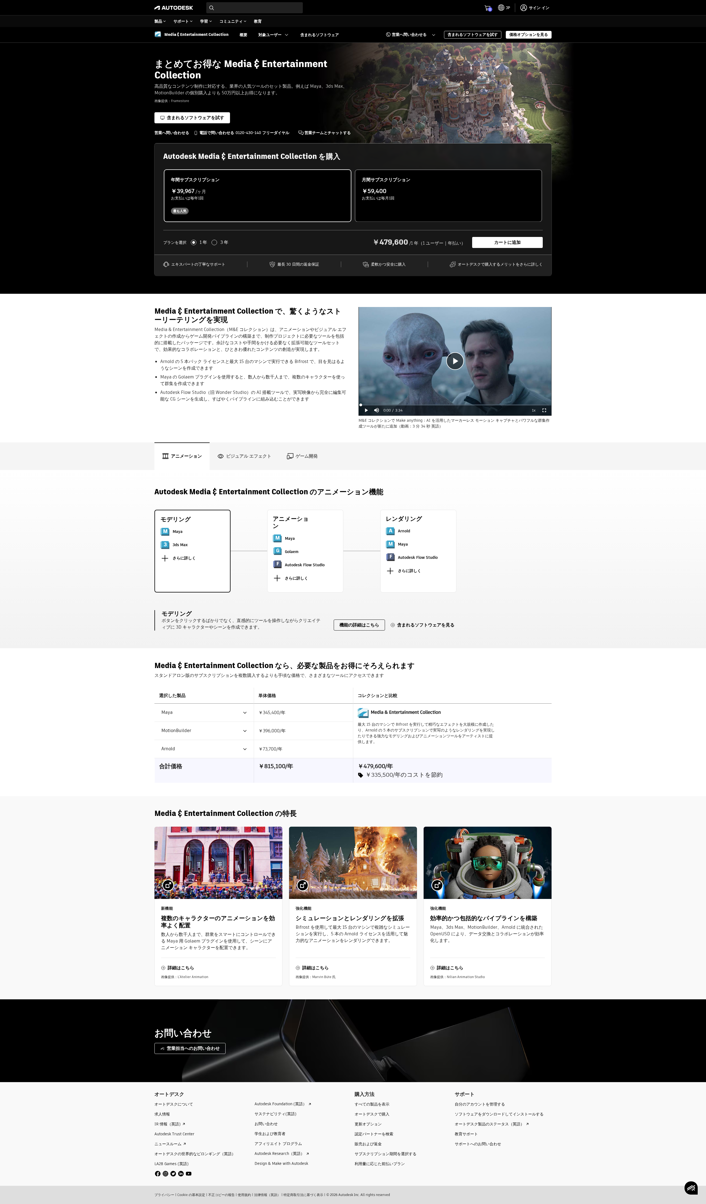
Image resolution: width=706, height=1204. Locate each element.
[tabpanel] (353, 734)
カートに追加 (507, 242)
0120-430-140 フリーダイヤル (262, 132)
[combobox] (254, 7)
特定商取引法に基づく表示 (303, 1194)
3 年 (224, 242)
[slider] (455, 404)
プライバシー (164, 1194)
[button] (407, 35)
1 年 (203, 242)
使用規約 (244, 1194)
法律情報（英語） (267, 1194)
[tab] (182, 456)
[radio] (257, 195)
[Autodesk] (173, 7)
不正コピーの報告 (221, 1194)
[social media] (173, 1173)
